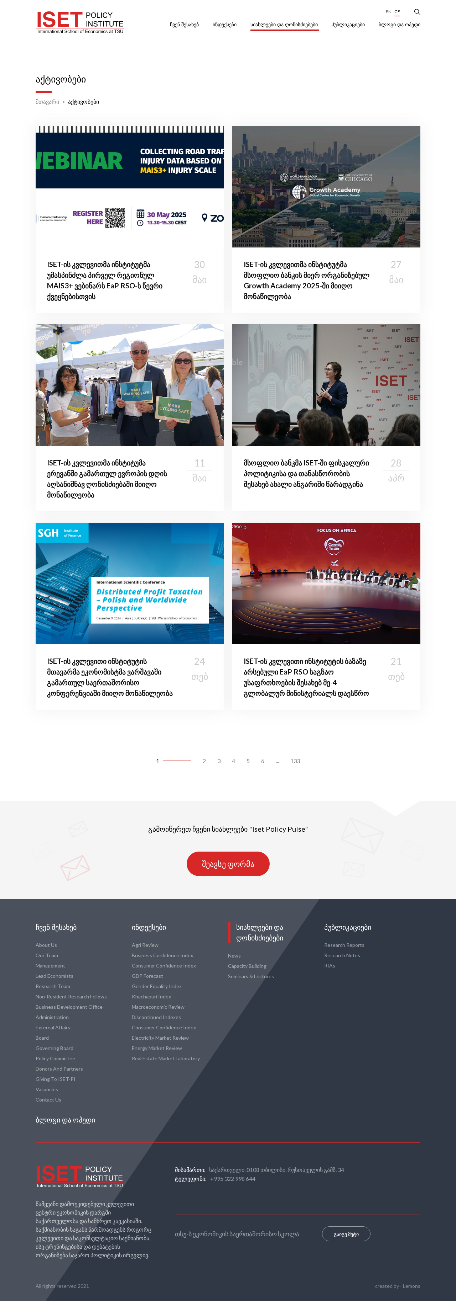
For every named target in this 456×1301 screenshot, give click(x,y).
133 (295, 760)
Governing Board (54, 1048)
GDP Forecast (147, 976)
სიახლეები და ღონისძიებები (284, 24)
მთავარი (47, 101)
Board (42, 1038)
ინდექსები (225, 24)
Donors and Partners (59, 1069)
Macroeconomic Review (158, 1007)
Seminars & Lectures (251, 976)
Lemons (411, 1286)
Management (50, 966)
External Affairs (53, 1027)
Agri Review (145, 945)
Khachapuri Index (151, 996)
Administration (52, 1017)
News (234, 956)
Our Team (47, 955)
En (389, 11)
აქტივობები (83, 101)
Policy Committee (55, 1058)
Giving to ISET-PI (56, 1079)
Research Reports (344, 945)
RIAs (329, 966)
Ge (397, 11)
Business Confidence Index (162, 955)
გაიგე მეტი (346, 1234)
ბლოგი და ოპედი (399, 24)
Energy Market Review (157, 1048)
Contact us (48, 1100)
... (277, 760)
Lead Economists (54, 976)
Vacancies (47, 1089)
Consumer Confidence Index (164, 966)
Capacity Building (247, 966)
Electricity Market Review (160, 1038)
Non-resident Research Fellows (71, 996)
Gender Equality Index (157, 986)
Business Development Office (69, 1007)
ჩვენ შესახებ (185, 24)
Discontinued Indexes (156, 1017)
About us (46, 945)
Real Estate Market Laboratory (166, 1058)
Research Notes (342, 955)
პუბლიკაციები (349, 24)
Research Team (53, 986)
